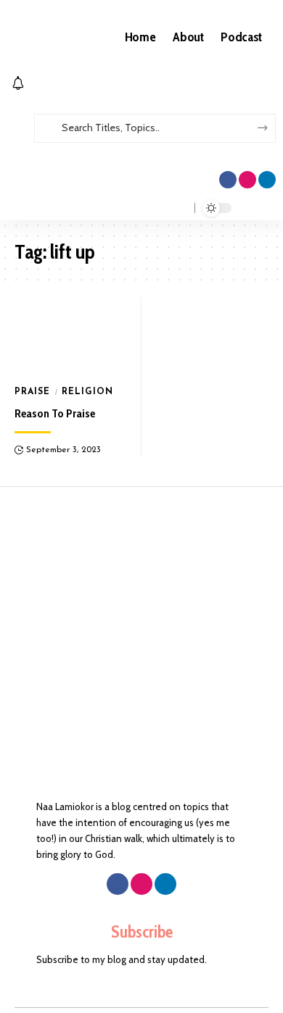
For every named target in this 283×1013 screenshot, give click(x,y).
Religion (88, 392)
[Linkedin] (267, 179)
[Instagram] (247, 179)
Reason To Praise (55, 413)
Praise (33, 392)
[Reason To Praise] (71, 336)
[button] (141, 150)
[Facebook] (228, 179)
